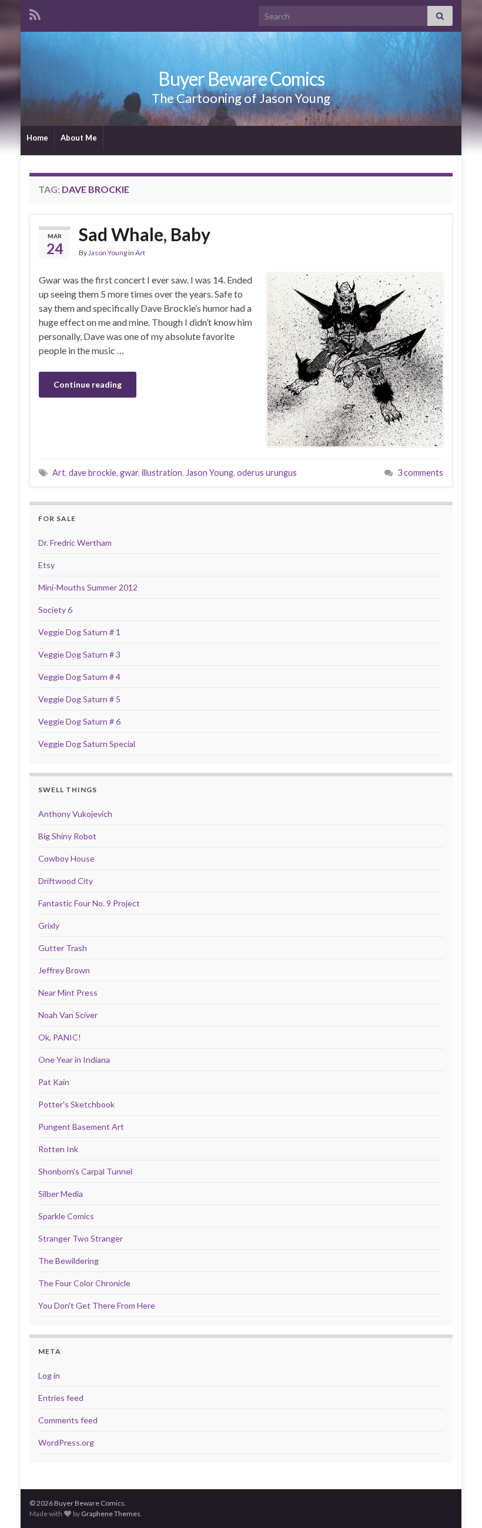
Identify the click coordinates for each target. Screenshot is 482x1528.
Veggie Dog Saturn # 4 (79, 677)
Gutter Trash (62, 948)
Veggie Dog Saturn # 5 (79, 699)
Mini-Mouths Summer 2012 (88, 587)
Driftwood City (65, 881)
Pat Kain (53, 1082)
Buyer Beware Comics (241, 78)
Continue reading (87, 384)
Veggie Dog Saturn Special (86, 744)
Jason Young (107, 252)
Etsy (46, 565)
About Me (79, 137)
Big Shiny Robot (67, 836)
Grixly (48, 925)
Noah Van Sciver (68, 1015)
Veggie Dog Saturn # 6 (79, 721)
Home (37, 137)
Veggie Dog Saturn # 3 (79, 654)
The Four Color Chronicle (84, 1283)
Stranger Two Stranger (80, 1238)
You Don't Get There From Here (96, 1305)
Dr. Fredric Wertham (75, 543)
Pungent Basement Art (81, 1127)
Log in (49, 1375)
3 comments (420, 473)
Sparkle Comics (66, 1216)
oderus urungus (267, 473)
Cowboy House (66, 858)
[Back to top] (455, 1501)
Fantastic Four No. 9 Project (89, 903)
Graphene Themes (110, 1513)
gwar (129, 473)
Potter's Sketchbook (76, 1104)
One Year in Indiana (74, 1060)
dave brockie (92, 473)
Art (140, 252)
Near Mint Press (68, 992)
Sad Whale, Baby (144, 234)
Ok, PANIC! (59, 1037)
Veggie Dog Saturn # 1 (79, 632)
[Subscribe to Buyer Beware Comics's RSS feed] (35, 12)
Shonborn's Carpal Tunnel (85, 1171)
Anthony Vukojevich (75, 814)
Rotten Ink (58, 1149)
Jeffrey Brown (64, 970)
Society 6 (55, 610)
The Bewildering (68, 1261)
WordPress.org (66, 1442)
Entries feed (60, 1398)
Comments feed (68, 1420)
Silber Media (60, 1194)
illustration (162, 473)
